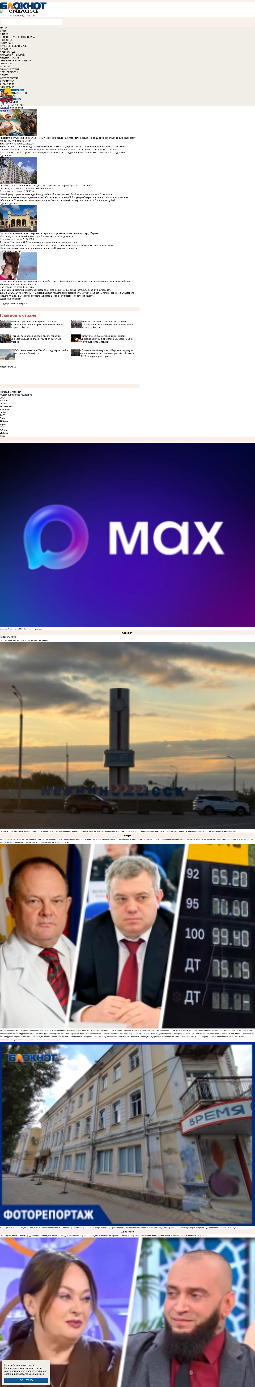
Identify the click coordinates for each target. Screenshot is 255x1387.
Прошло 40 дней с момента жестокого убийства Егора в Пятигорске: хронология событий (47, 295)
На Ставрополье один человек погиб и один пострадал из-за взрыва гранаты (157, 1034)
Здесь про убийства (10, 251)
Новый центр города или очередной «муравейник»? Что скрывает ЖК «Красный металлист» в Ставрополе (56, 194)
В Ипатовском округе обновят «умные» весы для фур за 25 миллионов (203, 1030)
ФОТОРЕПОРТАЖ (9, 78)
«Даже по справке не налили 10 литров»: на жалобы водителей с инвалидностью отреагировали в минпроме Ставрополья (155, 1236)
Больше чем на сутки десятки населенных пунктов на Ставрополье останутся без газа (62, 1037)
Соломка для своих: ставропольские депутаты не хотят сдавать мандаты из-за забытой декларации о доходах (59, 149)
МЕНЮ (3, 28)
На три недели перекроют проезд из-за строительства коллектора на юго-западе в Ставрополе (135, 1228)
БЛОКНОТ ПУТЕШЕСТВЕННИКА (17, 37)
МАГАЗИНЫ (16, 104)
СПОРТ (4, 75)
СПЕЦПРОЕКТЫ (9, 72)
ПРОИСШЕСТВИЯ (9, 69)
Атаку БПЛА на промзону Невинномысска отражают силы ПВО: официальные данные (41, 831)
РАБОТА (19, 90)
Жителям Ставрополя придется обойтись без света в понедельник (141, 1030)
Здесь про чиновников (11, 107)
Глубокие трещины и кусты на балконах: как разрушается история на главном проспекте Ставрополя (47, 1228)
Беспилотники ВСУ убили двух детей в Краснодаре (26, 640)
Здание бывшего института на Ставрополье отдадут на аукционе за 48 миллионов (139, 1037)
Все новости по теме (11, 143)
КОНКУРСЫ (6, 43)
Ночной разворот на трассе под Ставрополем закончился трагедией (210, 1228)
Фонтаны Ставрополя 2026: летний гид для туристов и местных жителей (38, 242)
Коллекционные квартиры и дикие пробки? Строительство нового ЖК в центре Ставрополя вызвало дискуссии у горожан (64, 197)
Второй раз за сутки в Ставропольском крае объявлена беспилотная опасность (38, 842)
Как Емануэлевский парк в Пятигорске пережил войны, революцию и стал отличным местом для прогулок (56, 245)
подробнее (26, 394)
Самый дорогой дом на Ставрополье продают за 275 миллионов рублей (148, 839)
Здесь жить (6, 155)
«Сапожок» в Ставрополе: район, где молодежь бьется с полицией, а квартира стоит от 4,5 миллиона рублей (57, 200)
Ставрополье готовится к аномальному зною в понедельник (30, 839)
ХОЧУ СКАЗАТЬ (8, 84)
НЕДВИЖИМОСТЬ (10, 57)
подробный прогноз (10, 394)
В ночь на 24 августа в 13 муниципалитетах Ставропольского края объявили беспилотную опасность (125, 831)
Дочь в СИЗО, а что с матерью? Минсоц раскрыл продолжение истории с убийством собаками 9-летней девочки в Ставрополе (67, 293)
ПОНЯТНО (26, 1380)
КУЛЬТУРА (5, 49)
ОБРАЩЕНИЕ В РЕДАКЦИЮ (15, 60)
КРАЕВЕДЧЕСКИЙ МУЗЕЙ (14, 46)
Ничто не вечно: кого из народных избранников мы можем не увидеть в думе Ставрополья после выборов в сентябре (62, 146)
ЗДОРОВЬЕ (6, 40)
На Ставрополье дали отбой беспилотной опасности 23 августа (93, 1034)
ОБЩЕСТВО (6, 63)
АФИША (4, 34)
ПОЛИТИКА (6, 66)
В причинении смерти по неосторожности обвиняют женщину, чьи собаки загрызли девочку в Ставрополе (56, 290)
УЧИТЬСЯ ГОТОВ (17, 93)
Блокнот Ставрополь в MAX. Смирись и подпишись (21, 629)
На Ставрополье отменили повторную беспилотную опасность (86, 839)
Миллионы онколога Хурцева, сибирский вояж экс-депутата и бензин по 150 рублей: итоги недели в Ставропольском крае (56, 1030)
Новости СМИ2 (8, 366)
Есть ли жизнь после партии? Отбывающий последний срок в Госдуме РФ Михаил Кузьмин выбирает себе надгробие (62, 152)
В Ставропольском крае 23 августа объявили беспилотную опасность (208, 1037)
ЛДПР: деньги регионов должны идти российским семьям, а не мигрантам (204, 831)
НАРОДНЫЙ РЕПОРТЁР (13, 54)
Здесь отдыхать (8, 203)
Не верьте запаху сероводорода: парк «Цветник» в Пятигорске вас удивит (39, 248)
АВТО (3, 31)
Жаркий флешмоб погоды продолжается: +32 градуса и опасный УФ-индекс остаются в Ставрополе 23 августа (51, 1236)
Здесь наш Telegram (10, 298)
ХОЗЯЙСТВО (7, 81)
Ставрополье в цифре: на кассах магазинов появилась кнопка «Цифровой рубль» (219, 839)
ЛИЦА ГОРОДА (8, 52)
